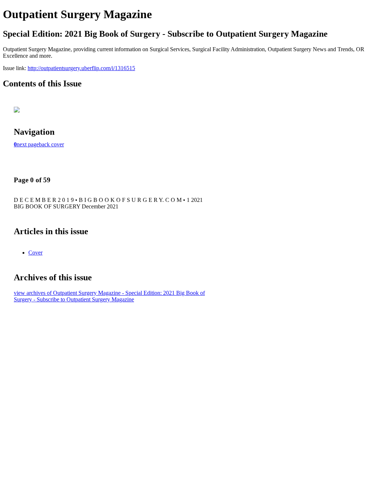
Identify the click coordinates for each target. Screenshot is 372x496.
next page (28, 144)
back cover (51, 144)
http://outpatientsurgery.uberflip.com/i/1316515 (81, 68)
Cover (35, 252)
